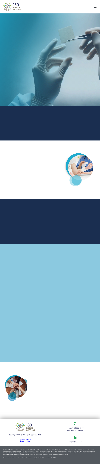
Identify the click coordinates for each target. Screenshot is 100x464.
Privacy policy (25, 441)
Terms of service (25, 439)
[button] (95, 7)
